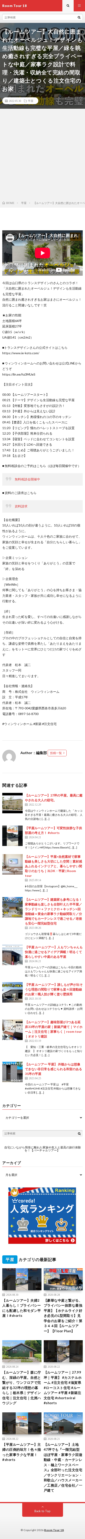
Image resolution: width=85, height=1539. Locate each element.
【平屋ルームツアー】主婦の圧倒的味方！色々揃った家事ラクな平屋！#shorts (21, 1452)
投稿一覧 (56, 753)
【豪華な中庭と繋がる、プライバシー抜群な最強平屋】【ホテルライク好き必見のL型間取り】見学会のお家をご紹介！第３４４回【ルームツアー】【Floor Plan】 (63, 1315)
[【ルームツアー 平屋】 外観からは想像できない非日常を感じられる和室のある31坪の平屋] (12, 1072)
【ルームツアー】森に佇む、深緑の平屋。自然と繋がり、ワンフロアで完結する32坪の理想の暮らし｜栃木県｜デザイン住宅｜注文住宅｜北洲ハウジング (21, 1387)
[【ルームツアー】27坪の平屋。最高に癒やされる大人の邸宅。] (12, 803)
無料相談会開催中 (27, 479)
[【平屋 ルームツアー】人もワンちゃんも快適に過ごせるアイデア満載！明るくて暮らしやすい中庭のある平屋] (12, 955)
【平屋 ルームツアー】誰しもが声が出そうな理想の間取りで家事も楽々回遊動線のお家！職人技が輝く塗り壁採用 (54, 989)
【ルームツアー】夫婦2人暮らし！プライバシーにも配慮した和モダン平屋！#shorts (21, 1308)
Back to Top (42, 1511)
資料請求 (21, 506)
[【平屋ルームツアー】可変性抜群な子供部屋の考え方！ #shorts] (12, 836)
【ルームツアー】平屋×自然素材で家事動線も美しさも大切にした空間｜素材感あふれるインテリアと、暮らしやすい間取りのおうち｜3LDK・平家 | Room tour (53, 866)
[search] (79, 17)
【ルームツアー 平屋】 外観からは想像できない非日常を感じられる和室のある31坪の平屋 (53, 1069)
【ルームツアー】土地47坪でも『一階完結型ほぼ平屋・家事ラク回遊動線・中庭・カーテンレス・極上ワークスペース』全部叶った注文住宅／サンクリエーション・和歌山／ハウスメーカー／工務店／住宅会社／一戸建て (63, 1467)
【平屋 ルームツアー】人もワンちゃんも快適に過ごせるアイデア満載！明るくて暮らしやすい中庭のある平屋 (54, 952)
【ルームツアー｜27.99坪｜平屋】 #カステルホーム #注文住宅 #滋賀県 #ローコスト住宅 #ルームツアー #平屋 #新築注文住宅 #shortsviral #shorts (63, 1387)
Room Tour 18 (54, 1530)
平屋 (30, 100)
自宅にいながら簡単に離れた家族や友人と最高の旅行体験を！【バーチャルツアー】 (42, 1149)
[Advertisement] (42, 155)
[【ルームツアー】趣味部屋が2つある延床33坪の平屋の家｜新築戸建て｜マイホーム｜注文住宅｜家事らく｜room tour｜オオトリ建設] (12, 1030)
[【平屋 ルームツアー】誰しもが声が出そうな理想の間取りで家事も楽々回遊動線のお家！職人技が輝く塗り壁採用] (12, 992)
